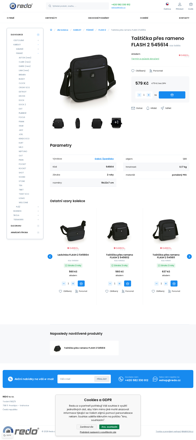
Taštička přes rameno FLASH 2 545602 (119, 256)
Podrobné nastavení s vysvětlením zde (98, 432)
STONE (22, 181)
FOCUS (22, 117)
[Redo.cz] (51, 30)
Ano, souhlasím (109, 427)
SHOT (21, 172)
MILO (21, 147)
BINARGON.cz (187, 431)
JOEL (21, 134)
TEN (20, 185)
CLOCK (22, 83)
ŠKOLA (16, 215)
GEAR (21, 125)
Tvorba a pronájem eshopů (168, 431)
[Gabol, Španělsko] (184, 56)
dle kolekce (62, 30)
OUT (21, 155)
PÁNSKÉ (89, 30)
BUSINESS (17, 211)
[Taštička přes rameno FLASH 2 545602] (119, 229)
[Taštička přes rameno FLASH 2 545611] (166, 229)
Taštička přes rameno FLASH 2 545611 (166, 256)
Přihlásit (102, 379)
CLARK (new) (25, 62)
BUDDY (22, 79)
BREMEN (22, 74)
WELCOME (23, 202)
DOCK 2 (22, 104)
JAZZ (21, 130)
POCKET (22, 164)
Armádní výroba (19, 232)
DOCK (21, 100)
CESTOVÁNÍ (18, 40)
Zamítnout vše (86, 427)
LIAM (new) (24, 70)
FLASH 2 (102, 30)
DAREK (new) (25, 66)
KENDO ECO (24, 138)
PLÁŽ (18, 206)
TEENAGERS (18, 219)
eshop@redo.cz (118, 7)
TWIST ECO (24, 194)
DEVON (22, 96)
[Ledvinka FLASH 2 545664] (73, 229)
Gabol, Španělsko (104, 158)
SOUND (22, 177)
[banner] (21, 6)
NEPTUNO (23, 151)
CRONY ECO (24, 87)
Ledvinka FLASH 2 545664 (73, 254)
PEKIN (21, 160)
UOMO (22, 198)
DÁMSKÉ (19, 49)
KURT (21, 143)
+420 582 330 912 (120, 4)
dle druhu (16, 225)
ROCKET (22, 168)
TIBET (21, 189)
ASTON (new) (25, 57)
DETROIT (23, 91)
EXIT (21, 108)
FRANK (21, 121)
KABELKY (77, 30)
